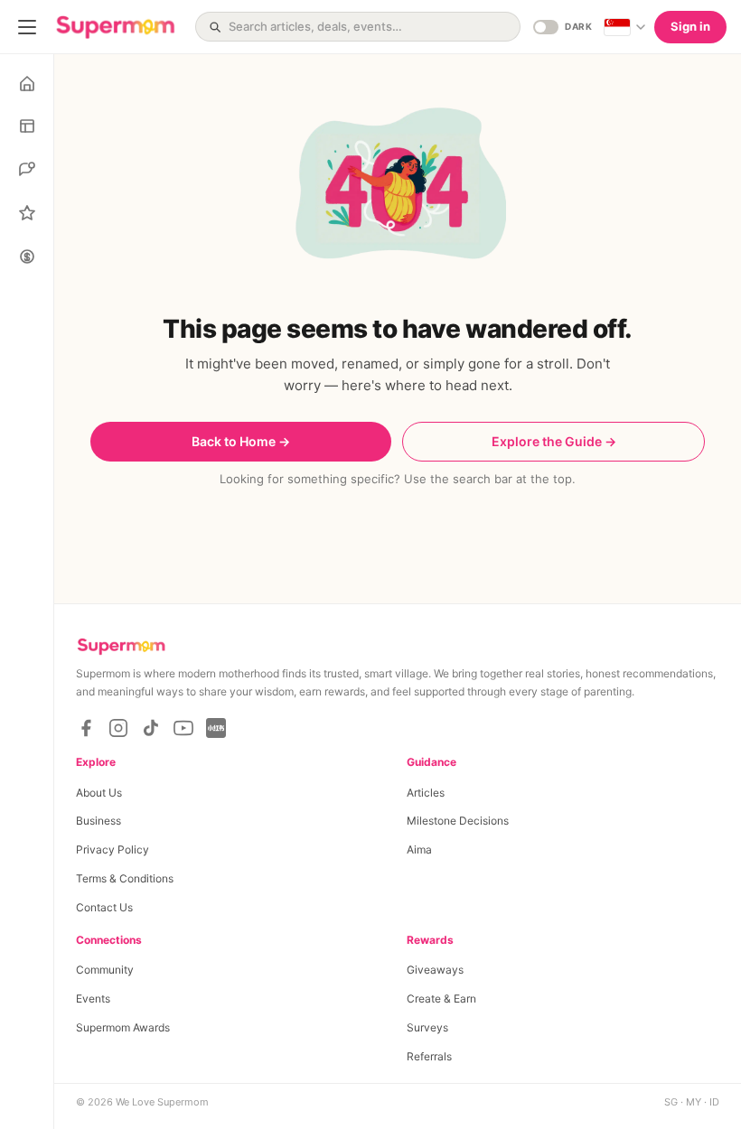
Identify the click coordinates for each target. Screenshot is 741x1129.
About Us (99, 792)
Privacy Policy (112, 849)
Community (105, 969)
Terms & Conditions (125, 878)
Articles (426, 792)
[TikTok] (151, 728)
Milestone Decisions (458, 820)
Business (98, 820)
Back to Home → (241, 441)
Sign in (690, 26)
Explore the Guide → (554, 441)
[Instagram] (118, 728)
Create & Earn (441, 998)
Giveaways (435, 969)
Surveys (427, 1027)
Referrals (429, 1056)
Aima (419, 849)
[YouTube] (183, 728)
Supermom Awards (123, 1027)
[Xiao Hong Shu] (216, 728)
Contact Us (104, 907)
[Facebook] (86, 728)
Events (93, 998)
